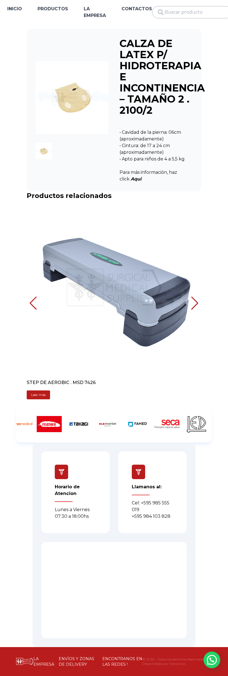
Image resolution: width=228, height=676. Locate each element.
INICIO (14, 8)
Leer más (38, 395)
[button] (33, 303)
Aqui (136, 179)
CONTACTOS (137, 8)
